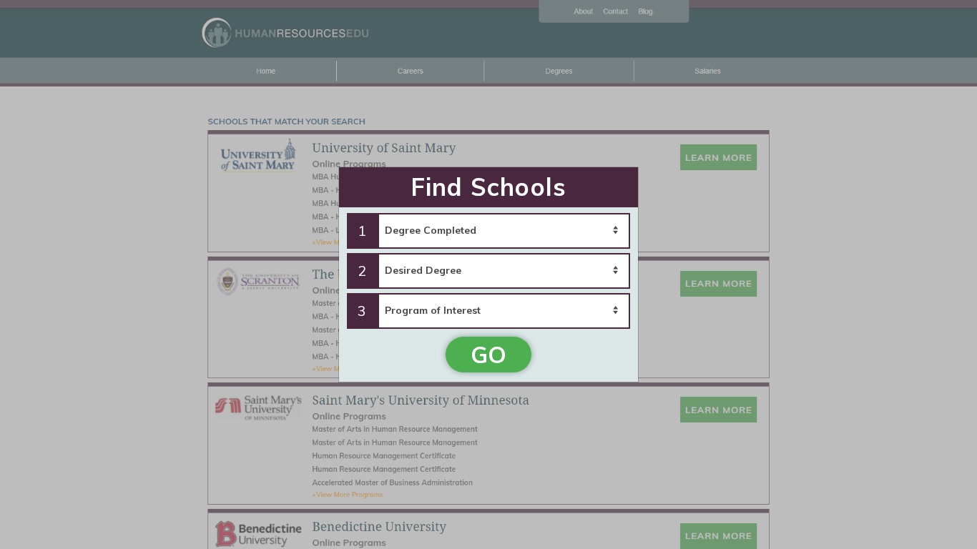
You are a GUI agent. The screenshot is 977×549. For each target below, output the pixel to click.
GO (488, 354)
